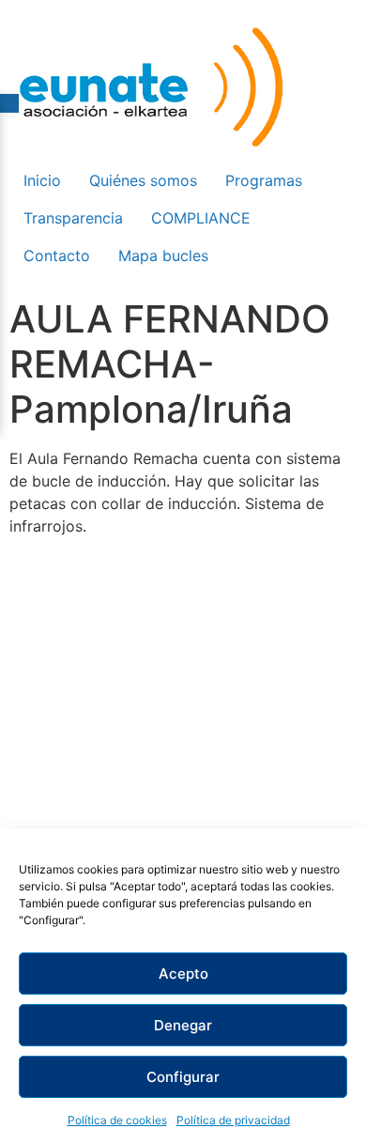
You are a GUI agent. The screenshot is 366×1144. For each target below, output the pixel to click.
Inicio (42, 180)
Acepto (183, 973)
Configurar (183, 1077)
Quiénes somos (143, 180)
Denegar (183, 1025)
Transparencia (73, 218)
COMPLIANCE (201, 218)
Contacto (56, 255)
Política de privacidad (233, 1120)
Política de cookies (117, 1120)
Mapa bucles (163, 255)
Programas (263, 180)
